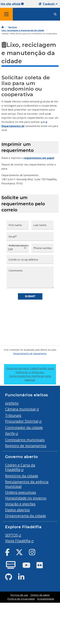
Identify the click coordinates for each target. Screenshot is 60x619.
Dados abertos (17, 509)
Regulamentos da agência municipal (26, 484)
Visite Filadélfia (17, 540)
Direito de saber (40, 595)
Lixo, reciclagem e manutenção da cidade (22, 30)
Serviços (12, 27)
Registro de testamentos (25, 445)
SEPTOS (11, 535)
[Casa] (2, 27)
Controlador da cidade (24, 427)
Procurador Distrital (21, 421)
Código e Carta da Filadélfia (20, 467)
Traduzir (49, 3)
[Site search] (55, 14)
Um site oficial (11, 3)
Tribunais (13, 415)
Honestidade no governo (25, 498)
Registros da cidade (21, 475)
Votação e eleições (20, 503)
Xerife (10, 433)
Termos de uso (19, 595)
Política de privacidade (21, 598)
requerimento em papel (39, 158)
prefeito (12, 403)
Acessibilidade (45, 598)
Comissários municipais (25, 439)
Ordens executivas (20, 492)
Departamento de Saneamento (30, 353)
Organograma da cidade (25, 515)
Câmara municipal (20, 408)
